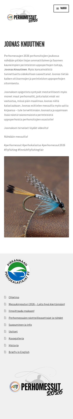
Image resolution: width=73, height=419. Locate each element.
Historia (14, 345)
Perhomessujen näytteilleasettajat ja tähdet (36, 318)
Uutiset (13, 331)
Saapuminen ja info (20, 324)
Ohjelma (14, 297)
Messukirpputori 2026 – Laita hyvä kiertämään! (37, 304)
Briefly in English (19, 352)
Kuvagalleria (16, 338)
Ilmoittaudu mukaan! (21, 311)
